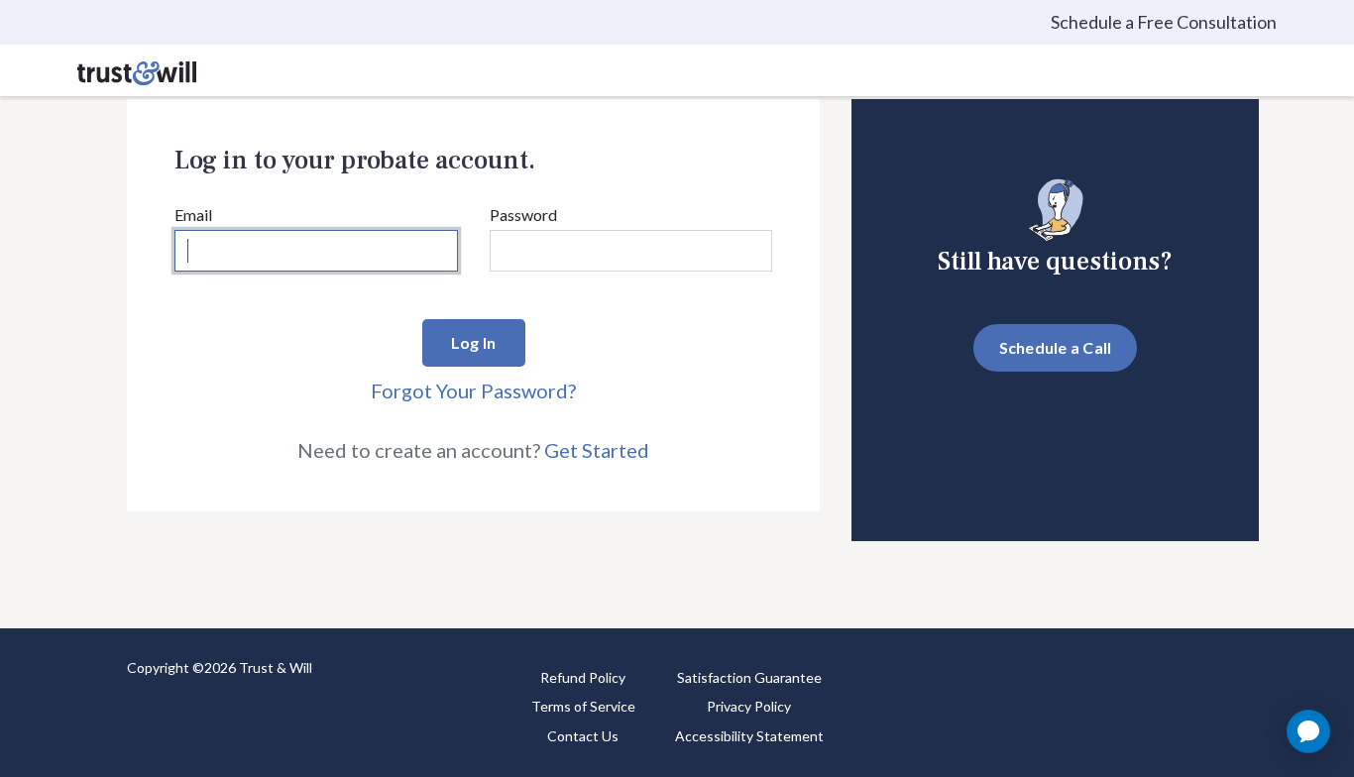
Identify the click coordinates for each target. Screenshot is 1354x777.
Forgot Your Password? (473, 390)
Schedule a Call (1055, 347)
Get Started (596, 450)
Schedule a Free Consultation (1164, 22)
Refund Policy (582, 677)
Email (193, 214)
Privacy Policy (749, 706)
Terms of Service (583, 706)
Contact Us (583, 735)
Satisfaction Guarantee (749, 677)
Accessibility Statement (749, 735)
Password (523, 214)
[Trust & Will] (136, 70)
